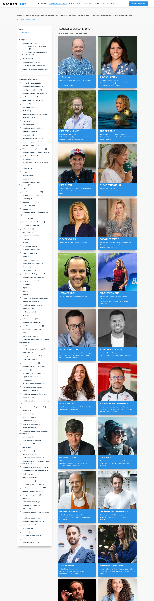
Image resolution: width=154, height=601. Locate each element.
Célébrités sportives (31, 62)
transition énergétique (32, 535)
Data (26, 315)
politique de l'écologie (32, 505)
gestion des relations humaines (35, 298)
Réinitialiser (24, 32)
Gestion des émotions (32, 195)
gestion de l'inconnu (31, 363)
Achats (26, 284)
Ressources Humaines (32, 440)
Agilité (26, 532)
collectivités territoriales (33, 100)
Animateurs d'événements (34, 65)
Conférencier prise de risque (34, 394)
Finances (27, 410)
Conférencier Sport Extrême (34, 366)
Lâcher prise (28, 414)
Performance (29, 444)
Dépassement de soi (32, 246)
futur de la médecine (31, 424)
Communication (30, 107)
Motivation (28, 308)
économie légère (30, 477)
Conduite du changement (34, 322)
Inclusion (27, 239)
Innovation (28, 397)
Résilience (28, 474)
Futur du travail (29, 525)
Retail (26, 345)
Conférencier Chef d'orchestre (35, 93)
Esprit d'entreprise (31, 377)
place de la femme (30, 270)
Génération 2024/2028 (32, 83)
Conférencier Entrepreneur (34, 274)
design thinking (29, 417)
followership (28, 229)
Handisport (28, 528)
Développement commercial (34, 349)
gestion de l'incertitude (32, 329)
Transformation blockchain (34, 222)
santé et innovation (31, 145)
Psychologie (28, 135)
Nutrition (27, 179)
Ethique (27, 508)
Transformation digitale (33, 192)
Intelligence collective (32, 225)
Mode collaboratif (30, 117)
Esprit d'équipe (30, 131)
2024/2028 (28, 59)
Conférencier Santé (31, 542)
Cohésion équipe (30, 319)
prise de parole (29, 481)
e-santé (26, 121)
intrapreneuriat (29, 427)
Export (26, 188)
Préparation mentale (32, 502)
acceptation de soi (30, 390)
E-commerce (28, 380)
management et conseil (33, 356)
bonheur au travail (30, 97)
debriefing (27, 199)
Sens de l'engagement (32, 142)
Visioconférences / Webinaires (35, 149)
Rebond (27, 104)
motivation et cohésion (33, 387)
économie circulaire (31, 301)
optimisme (28, 232)
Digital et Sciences (31, 454)
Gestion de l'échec (31, 156)
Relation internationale (32, 249)
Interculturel (28, 218)
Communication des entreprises (35, 470)
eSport (26, 288)
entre (26, 333)
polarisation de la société (33, 263)
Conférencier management (34, 488)
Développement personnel (34, 383)
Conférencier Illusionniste (33, 521)
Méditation (28, 352)
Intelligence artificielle (32, 90)
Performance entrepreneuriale (35, 407)
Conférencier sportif (32, 518)
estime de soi (29, 451)
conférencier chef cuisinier (34, 458)
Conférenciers (30, 43)
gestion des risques (31, 236)
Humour (27, 256)
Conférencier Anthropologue (34, 128)
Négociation (28, 159)
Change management (32, 495)
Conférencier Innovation (33, 305)
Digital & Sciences (30, 336)
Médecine (27, 111)
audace (27, 243)
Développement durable (33, 138)
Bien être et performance (33, 373)
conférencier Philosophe (33, 491)
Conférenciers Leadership (34, 277)
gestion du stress (30, 260)
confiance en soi (30, 421)
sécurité (27, 291)
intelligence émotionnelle (33, 484)
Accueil (20, 19)
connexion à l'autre (31, 202)
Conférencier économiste (33, 86)
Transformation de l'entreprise (35, 114)
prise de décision (30, 205)
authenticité (28, 175)
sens (25, 294)
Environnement (29, 312)
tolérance (27, 539)
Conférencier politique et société (36, 152)
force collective (30, 359)
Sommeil (27, 209)
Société (26, 498)
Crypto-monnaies (30, 253)
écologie (27, 447)
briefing (26, 172)
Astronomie (28, 437)
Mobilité (27, 267)
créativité (27, 370)
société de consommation (33, 326)
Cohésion (27, 168)
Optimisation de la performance (36, 467)
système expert (29, 124)
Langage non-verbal (31, 281)
